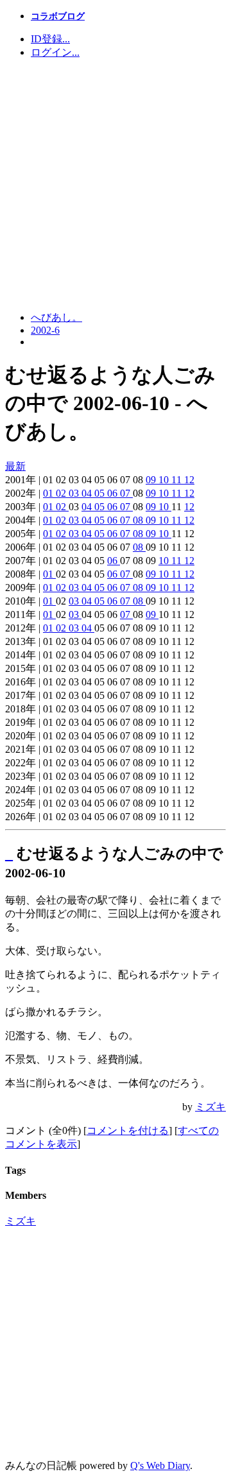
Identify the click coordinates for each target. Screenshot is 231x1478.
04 (87, 493)
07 (126, 493)
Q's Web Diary (160, 1465)
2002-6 (45, 330)
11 (177, 479)
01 (49, 493)
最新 (15, 466)
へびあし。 (56, 317)
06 (113, 493)
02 (62, 493)
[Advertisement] (115, 185)
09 (152, 479)
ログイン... (55, 52)
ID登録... (50, 38)
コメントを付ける (128, 1130)
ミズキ (210, 1106)
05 (100, 493)
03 (75, 493)
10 (164, 479)
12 (189, 479)
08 (139, 520)
